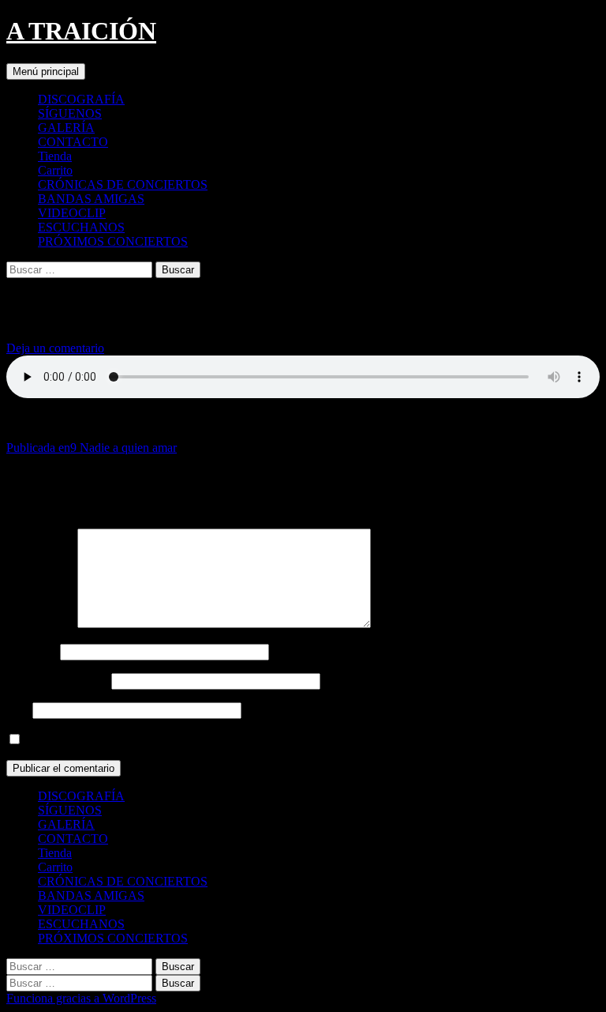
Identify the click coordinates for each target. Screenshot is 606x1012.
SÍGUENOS (70, 113)
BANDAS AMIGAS (91, 198)
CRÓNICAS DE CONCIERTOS (123, 184)
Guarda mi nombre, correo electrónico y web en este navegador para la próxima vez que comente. (268, 740)
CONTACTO (73, 142)
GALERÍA (66, 127)
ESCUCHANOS (81, 227)
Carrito (55, 170)
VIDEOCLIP (72, 213)
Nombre (31, 651)
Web (17, 710)
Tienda (55, 156)
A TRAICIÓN (81, 31)
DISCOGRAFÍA (81, 99)
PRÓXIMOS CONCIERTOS (113, 241)
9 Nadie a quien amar (91, 447)
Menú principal (46, 71)
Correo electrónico (57, 680)
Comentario (40, 623)
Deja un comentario (55, 348)
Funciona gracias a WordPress (81, 998)
